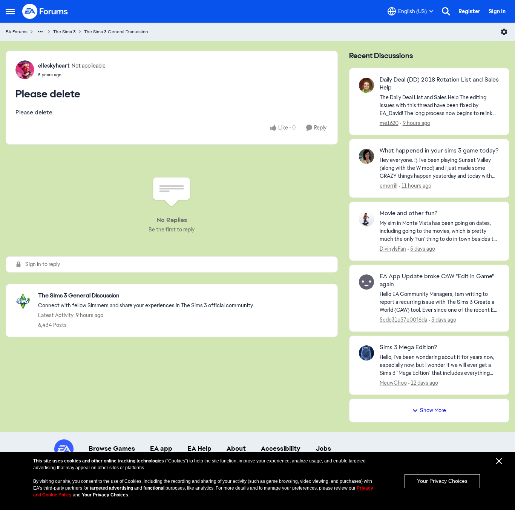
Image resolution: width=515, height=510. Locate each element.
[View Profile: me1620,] (366, 85)
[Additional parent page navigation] (40, 31)
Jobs (323, 448)
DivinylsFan (393, 248)
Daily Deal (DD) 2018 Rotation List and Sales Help (439, 83)
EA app (161, 448)
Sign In (497, 11)
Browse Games (112, 448)
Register (469, 11)
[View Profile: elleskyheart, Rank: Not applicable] (24, 69)
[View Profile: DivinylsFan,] (366, 218)
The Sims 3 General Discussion (116, 32)
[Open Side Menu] (10, 11)
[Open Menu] (504, 31)
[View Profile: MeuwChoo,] (366, 353)
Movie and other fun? (408, 213)
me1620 (389, 123)
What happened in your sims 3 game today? (439, 150)
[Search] (446, 11)
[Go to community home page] (45, 11)
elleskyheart (54, 65)
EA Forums (17, 32)
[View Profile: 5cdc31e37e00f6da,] (366, 282)
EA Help (199, 448)
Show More (433, 410)
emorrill (388, 185)
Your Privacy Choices (442, 481)
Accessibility (280, 448)
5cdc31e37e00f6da (403, 319)
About (236, 448)
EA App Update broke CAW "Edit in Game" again (437, 280)
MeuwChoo (393, 382)
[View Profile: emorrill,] (366, 156)
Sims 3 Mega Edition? (408, 347)
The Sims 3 (64, 32)
